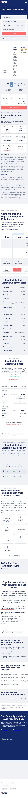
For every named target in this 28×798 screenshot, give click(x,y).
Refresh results (13, 379)
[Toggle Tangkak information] (25, 631)
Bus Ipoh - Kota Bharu (7, 699)
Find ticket (7, 132)
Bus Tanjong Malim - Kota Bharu (10, 684)
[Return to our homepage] (4, 2)
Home (3, 705)
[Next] (24, 84)
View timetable (7, 150)
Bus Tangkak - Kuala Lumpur (9, 674)
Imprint (3, 783)
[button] (8, 25)
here (14, 435)
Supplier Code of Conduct (8, 789)
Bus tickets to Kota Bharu (13, 706)
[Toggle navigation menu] (26, 2)
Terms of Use (11, 783)
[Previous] (3, 466)
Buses (8, 705)
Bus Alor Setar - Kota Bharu (9, 681)
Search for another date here (14, 424)
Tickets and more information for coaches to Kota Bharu (14, 657)
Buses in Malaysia (17, 705)
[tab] (8, 89)
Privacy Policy (5, 786)
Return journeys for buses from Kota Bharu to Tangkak (12, 653)
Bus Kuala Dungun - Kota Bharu (10, 677)
